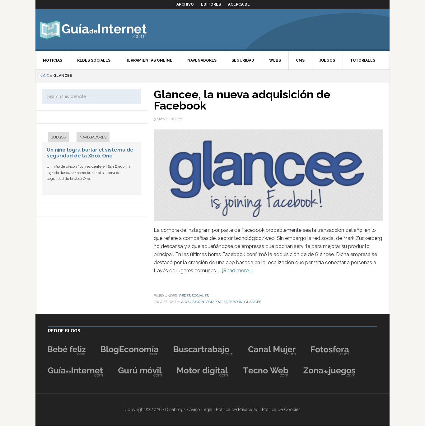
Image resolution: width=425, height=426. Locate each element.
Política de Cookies (281, 409)
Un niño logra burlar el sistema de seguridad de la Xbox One (90, 153)
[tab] (55, 138)
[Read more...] (237, 271)
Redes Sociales (194, 295)
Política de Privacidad (237, 409)
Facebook (232, 302)
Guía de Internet (93, 29)
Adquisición (192, 302)
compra (214, 302)
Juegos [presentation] (58, 137)
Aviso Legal (201, 409)
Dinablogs (175, 409)
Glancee (252, 302)
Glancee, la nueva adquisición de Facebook (242, 100)
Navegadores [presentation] (93, 137)
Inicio (44, 75)
